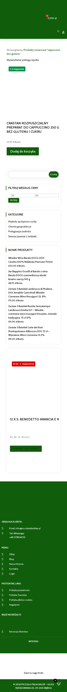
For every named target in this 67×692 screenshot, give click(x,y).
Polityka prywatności (19, 590)
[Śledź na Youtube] (37, 622)
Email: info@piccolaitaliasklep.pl (24, 528)
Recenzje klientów (18, 631)
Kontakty (13, 568)
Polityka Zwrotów (18, 595)
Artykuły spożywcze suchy (22, 221)
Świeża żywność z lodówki (22, 236)
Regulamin (14, 604)
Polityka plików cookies (20, 599)
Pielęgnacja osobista (19, 231)
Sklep (12, 554)
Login (12, 573)
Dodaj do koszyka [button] (22, 151)
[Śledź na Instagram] (29, 622)
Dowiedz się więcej (26, 448)
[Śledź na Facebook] (21, 622)
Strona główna (14, 50)
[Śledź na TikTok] (45, 622)
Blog (11, 559)
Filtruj (13, 200)
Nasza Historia (16, 564)
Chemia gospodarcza (19, 226)
